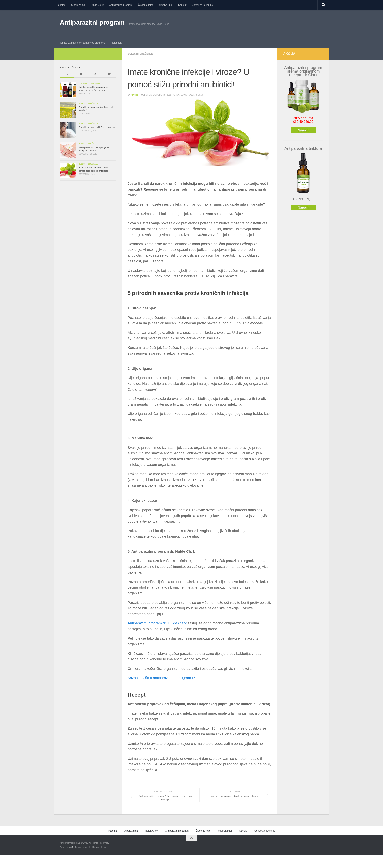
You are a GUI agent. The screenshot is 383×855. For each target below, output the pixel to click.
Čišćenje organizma (89, 83)
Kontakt (182, 5)
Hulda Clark (97, 5)
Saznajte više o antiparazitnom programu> (161, 678)
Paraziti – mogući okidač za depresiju (97, 127)
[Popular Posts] (81, 74)
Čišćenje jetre (145, 5)
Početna (61, 5)
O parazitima (78, 5)
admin (134, 95)
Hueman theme (99, 847)
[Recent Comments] (95, 74)
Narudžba (116, 42)
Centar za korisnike (202, 5)
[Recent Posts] (67, 74)
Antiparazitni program (120, 5)
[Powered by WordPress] (72, 847)
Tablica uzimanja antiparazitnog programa (82, 42)
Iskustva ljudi (166, 5)
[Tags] (109, 74)
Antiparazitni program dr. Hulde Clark (157, 623)
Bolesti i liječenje (140, 53)
